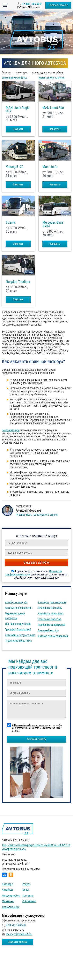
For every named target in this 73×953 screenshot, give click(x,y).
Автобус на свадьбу (16, 602)
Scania (10, 222)
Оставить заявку (36, 739)
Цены (25, 889)
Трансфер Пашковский (18, 629)
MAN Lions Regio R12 (18, 109)
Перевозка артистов (49, 619)
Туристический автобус (18, 640)
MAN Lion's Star (53, 107)
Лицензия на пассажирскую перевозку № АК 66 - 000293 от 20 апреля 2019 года (36, 847)
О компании (29, 901)
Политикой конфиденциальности (30, 725)
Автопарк (7, 884)
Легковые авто (10, 907)
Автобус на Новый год (50, 613)
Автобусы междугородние (20, 635)
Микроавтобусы (11, 895)
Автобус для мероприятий (53, 636)
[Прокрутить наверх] (13, 944)
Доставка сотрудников (18, 623)
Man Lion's (49, 167)
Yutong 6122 (14, 167)
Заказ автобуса (10, 430)
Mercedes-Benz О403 (52, 224)
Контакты (28, 895)
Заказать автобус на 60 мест (52, 77)
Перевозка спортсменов (51, 624)
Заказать (18, 129)
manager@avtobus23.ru (19, 934)
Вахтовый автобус (48, 630)
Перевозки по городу (50, 607)
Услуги (26, 884)
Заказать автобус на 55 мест (15, 77)
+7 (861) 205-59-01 (32, 3)
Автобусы (7, 889)
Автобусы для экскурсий (52, 602)
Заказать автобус (37, 562)
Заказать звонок (58, 5)
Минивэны (8, 901)
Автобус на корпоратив (18, 607)
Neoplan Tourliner (18, 281)
